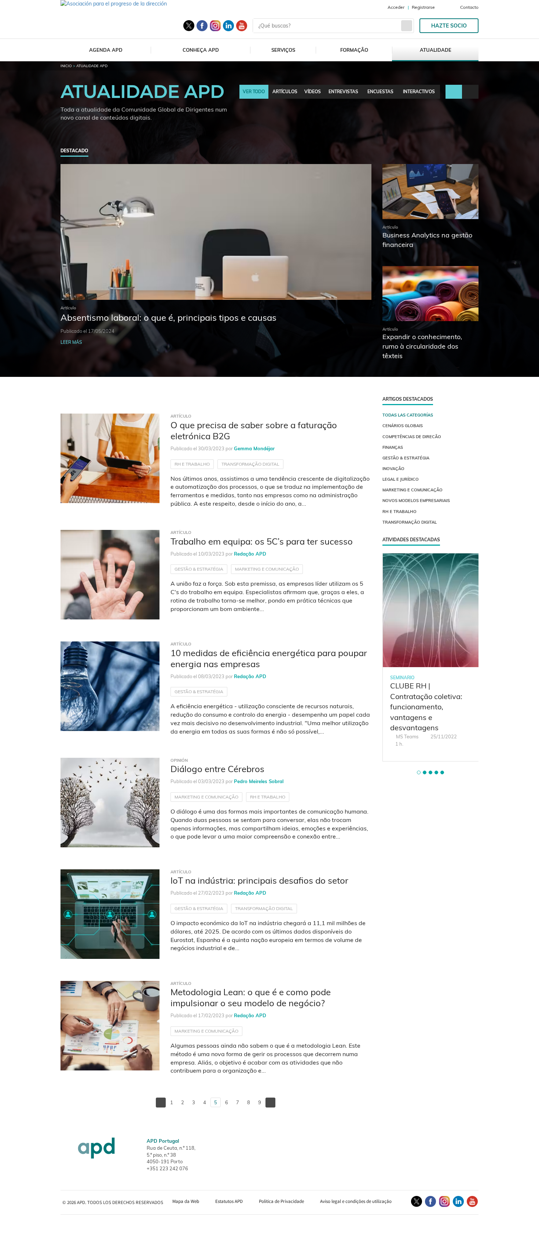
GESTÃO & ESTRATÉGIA (199, 569)
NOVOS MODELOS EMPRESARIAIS (416, 500)
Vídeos (312, 91)
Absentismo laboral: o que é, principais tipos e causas (168, 317)
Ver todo (254, 91)
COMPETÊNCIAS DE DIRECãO (411, 436)
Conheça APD (201, 50)
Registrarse (423, 7)
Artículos (284, 91)
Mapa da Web (185, 1201)
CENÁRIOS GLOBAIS (402, 425)
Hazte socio (449, 25)
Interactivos (419, 91)
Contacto (469, 7)
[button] (419, 772)
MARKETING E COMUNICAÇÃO (267, 569)
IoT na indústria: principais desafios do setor (259, 880)
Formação (354, 50)
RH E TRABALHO (192, 464)
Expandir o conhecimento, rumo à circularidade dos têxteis (422, 346)
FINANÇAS (392, 447)
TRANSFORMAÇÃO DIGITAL (250, 464)
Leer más (71, 342)
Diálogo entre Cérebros (217, 768)
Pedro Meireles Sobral (258, 781)
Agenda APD (105, 50)
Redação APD (250, 554)
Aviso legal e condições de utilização (356, 1201)
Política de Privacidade (281, 1201)
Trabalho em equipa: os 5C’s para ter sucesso (261, 541)
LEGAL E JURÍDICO (400, 479)
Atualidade (435, 50)
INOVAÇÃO (393, 468)
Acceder (396, 7)
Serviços (283, 50)
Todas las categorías (407, 415)
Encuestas (380, 91)
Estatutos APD (229, 1201)
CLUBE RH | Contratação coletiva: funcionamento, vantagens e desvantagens (426, 706)
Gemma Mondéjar (254, 448)
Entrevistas (343, 91)
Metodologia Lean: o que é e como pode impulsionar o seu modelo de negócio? (250, 997)
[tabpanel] (430, 657)
